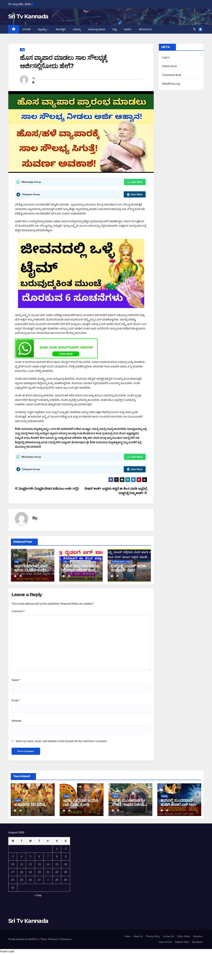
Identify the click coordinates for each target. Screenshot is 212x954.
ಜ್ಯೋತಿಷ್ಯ (42, 29)
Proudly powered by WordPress (23, 939)
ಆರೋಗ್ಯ (77, 29)
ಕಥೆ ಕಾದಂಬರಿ (145, 29)
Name (16, 680)
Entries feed (169, 66)
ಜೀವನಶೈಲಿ (61, 29)
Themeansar (65, 939)
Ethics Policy (183, 936)
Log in (166, 57)
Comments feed (171, 75)
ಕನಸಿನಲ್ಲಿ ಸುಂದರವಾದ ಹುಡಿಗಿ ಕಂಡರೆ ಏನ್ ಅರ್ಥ (179, 802)
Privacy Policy (153, 936)
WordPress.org (171, 83)
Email (16, 700)
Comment (18, 611)
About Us (138, 936)
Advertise (197, 936)
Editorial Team (182, 942)
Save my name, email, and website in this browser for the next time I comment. (61, 741)
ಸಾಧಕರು (128, 29)
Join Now (136, 182)
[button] (194, 29)
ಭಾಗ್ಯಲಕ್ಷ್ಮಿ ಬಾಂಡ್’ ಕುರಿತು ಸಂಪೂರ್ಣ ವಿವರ (129, 567)
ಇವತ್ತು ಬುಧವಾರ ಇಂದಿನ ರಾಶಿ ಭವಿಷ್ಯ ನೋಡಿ (80, 802)
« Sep (37, 895)
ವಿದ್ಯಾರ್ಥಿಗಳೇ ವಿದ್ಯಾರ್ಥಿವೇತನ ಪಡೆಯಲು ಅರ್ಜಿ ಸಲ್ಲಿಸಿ (48, 488)
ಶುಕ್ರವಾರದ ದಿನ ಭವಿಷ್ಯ (30, 804)
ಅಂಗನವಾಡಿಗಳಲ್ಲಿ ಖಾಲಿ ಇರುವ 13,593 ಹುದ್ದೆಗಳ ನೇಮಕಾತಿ (31, 570)
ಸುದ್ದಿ (114, 29)
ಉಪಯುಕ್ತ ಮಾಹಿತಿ (96, 29)
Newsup (52, 939)
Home (27, 29)
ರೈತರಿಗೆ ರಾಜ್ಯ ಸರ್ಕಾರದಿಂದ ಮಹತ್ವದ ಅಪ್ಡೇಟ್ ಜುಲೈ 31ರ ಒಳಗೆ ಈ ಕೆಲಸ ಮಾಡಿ (81, 570)
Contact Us (168, 936)
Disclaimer (197, 942)
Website (16, 720)
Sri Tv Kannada (28, 16)
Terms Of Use (165, 942)
